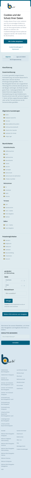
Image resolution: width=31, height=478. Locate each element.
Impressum (15, 49)
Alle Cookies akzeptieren (15, 41)
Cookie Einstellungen (15, 47)
